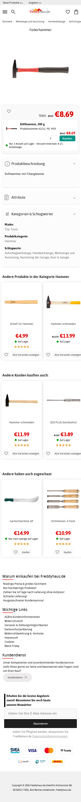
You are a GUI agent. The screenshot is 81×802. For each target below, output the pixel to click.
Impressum (11, 637)
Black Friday (12, 646)
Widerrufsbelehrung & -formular (24, 633)
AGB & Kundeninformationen (22, 617)
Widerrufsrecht (14, 621)
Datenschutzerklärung (18, 629)
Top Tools (11, 229)
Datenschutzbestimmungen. (50, 736)
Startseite (7, 21)
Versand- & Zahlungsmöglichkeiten (26, 625)
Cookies (9, 642)
